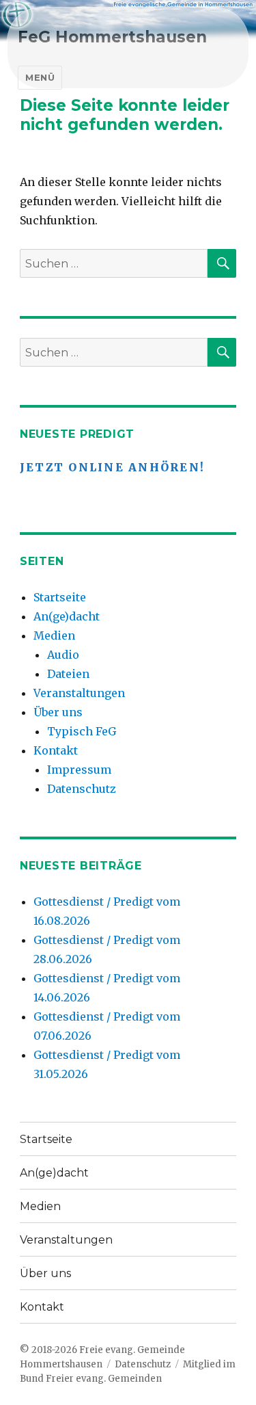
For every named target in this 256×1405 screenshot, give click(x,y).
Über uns (58, 712)
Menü (40, 77)
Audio (63, 654)
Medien (54, 635)
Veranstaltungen (79, 693)
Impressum (79, 769)
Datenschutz (81, 789)
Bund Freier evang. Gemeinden (91, 1378)
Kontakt (55, 750)
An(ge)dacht (66, 616)
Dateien (68, 674)
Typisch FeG (81, 731)
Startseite (59, 597)
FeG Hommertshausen (112, 37)
